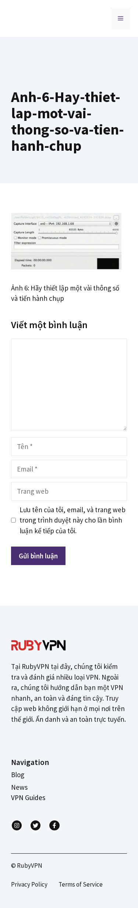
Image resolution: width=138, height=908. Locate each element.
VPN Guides (28, 797)
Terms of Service (81, 884)
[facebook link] (54, 825)
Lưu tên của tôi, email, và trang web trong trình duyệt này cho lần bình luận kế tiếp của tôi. (72, 520)
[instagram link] (16, 825)
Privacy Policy (29, 884)
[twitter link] (35, 825)
